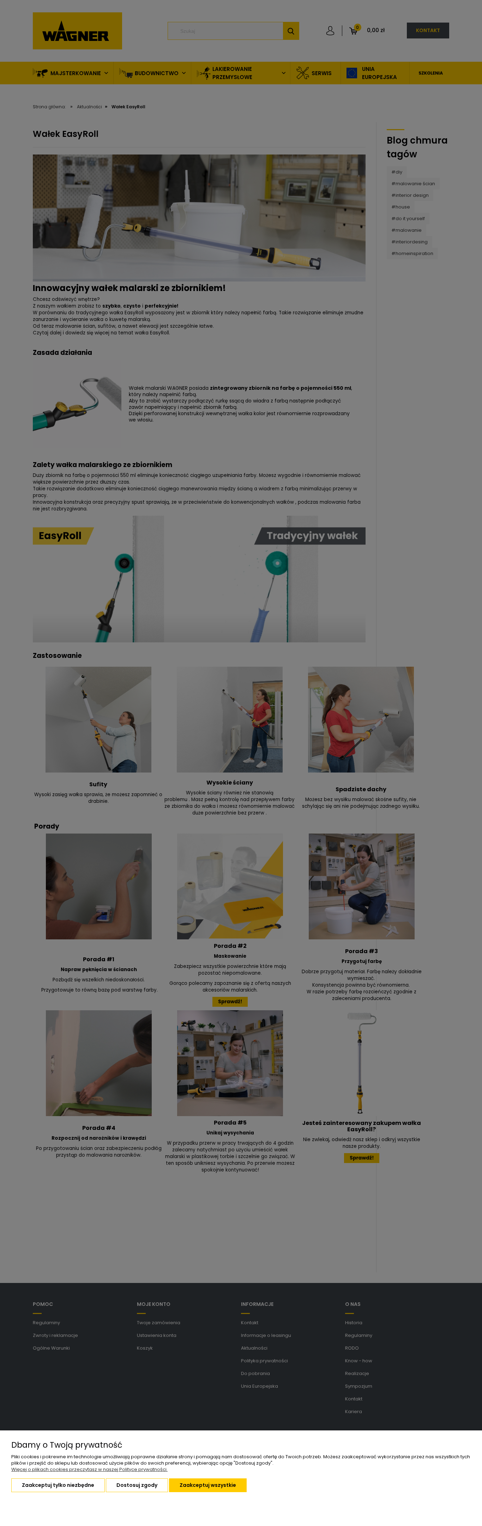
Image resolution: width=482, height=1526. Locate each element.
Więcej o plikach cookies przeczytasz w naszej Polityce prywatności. (89, 1469)
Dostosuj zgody (136, 1485)
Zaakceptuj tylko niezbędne (58, 1485)
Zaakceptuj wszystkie (208, 1485)
